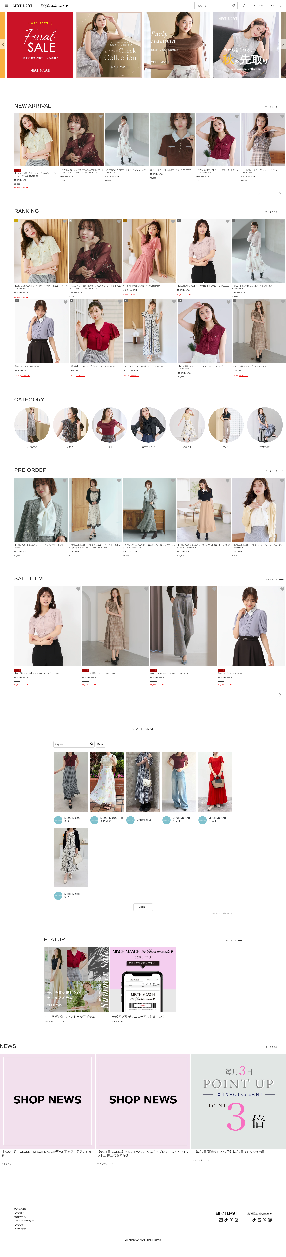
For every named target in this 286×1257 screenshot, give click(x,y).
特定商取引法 (20, 1217)
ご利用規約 (19, 1225)
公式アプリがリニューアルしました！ (138, 1016)
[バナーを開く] (40, 45)
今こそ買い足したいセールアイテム (70, 1016)
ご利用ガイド (20, 1213)
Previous (259, 194)
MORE (143, 907)
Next (280, 194)
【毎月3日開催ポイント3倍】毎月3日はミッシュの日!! (230, 1151)
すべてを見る (271, 107)
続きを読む (7, 1164)
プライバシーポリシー (24, 1221)
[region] (143, 45)
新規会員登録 (20, 1209)
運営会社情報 (20, 1228)
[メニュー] (6, 6)
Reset (100, 744)
